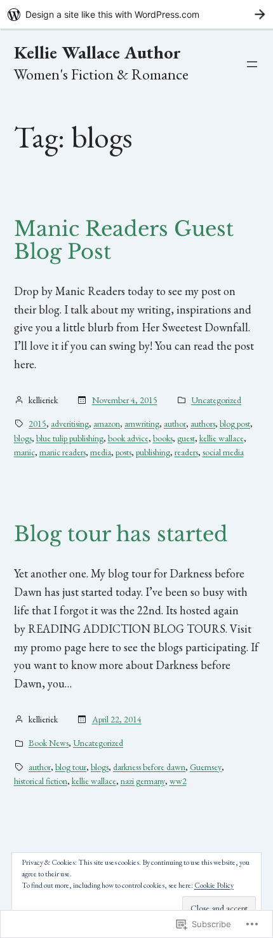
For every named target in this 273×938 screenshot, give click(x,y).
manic (24, 452)
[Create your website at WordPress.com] (136, 14)
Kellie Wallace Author (97, 52)
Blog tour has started (121, 534)
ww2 (178, 781)
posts (123, 452)
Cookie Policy (214, 885)
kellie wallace (221, 438)
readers (186, 452)
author (175, 423)
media (100, 452)
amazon (106, 423)
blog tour (70, 767)
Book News (49, 742)
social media (223, 452)
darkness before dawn (149, 767)
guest (186, 438)
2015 (37, 423)
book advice (128, 438)
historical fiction (40, 781)
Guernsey (206, 767)
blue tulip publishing (69, 438)
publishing (153, 452)
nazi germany (143, 781)
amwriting (141, 423)
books (163, 438)
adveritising (70, 423)
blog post (235, 423)
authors (202, 423)
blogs (23, 438)
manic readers (62, 452)
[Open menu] (252, 64)
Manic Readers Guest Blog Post (124, 240)
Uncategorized (216, 400)
